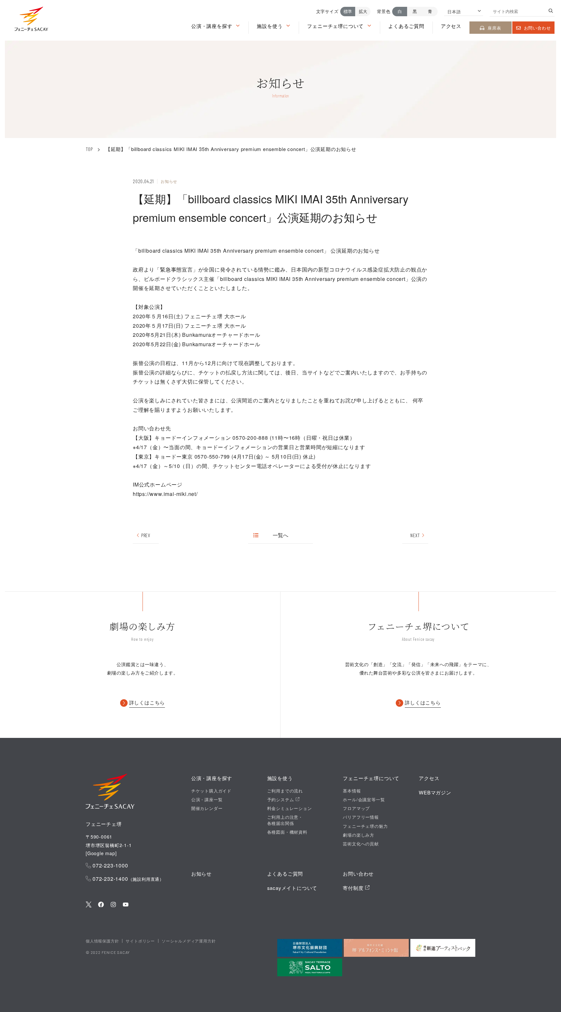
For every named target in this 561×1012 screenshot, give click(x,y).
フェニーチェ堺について (335, 25)
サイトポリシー (140, 940)
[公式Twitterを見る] (89, 905)
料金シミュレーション (289, 808)
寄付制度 (354, 887)
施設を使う (269, 25)
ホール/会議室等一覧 (364, 800)
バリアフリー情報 (361, 817)
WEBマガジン (435, 792)
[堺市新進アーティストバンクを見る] (442, 948)
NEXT (415, 535)
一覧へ (281, 535)
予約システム (281, 800)
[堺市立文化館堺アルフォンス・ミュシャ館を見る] (376, 948)
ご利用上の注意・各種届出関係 (285, 820)
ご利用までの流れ (285, 791)
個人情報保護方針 (102, 940)
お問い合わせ (537, 28)
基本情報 (352, 791)
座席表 (494, 28)
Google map (101, 853)
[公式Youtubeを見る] (126, 905)
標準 (347, 11)
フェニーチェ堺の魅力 (365, 826)
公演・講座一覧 (207, 800)
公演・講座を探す (211, 25)
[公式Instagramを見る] (113, 905)
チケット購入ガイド (211, 791)
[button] (31, 20)
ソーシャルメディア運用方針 (189, 940)
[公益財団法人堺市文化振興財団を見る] (309, 948)
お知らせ (201, 873)
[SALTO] (309, 967)
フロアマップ (356, 808)
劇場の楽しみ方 (358, 835)
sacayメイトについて (292, 887)
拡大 (363, 11)
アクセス (451, 25)
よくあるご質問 (406, 25)
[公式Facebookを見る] (101, 905)
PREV (145, 535)
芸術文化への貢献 (361, 844)
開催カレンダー (207, 808)
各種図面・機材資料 (287, 832)
